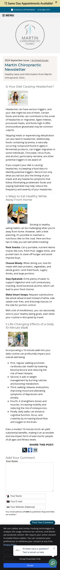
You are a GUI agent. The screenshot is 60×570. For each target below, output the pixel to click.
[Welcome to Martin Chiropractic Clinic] (30, 48)
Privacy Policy (9, 544)
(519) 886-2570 (43, 10)
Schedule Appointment (24, 10)
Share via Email (35, 451)
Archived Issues (39, 60)
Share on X (24, 451)
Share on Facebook (30, 451)
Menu (10, 15)
